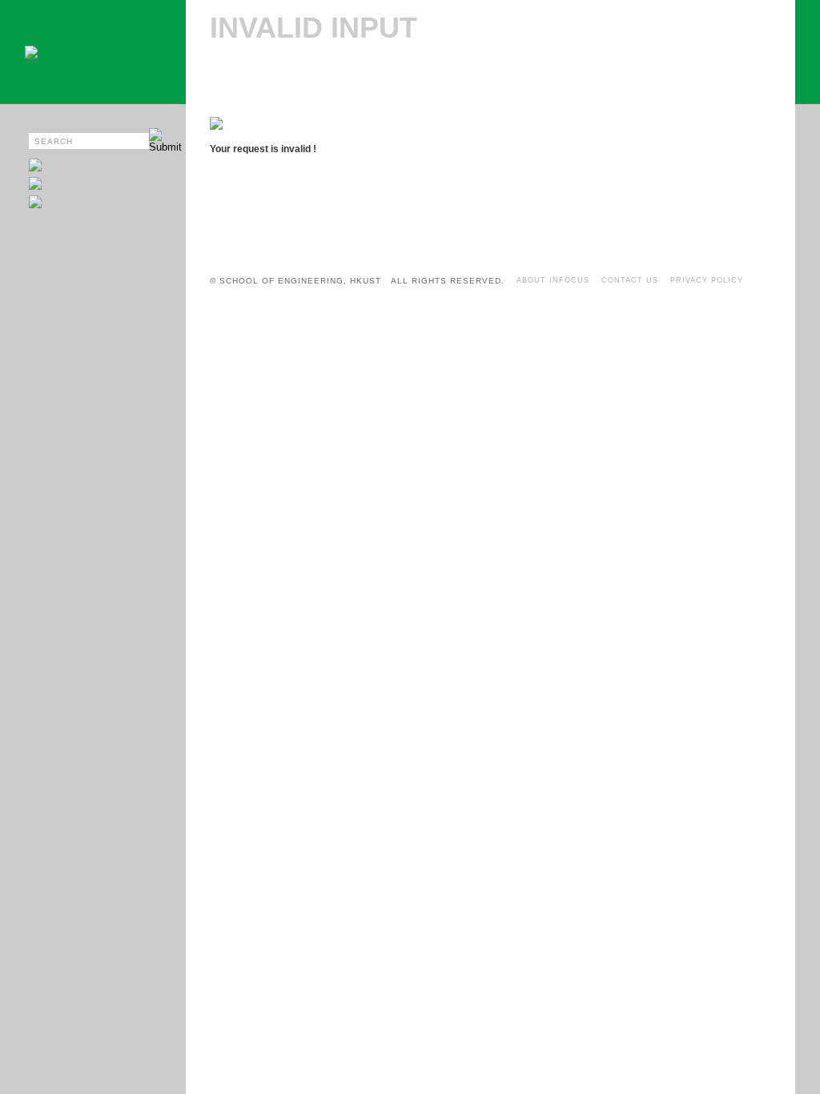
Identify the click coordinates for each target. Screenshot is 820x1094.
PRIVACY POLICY (706, 280)
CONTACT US (629, 280)
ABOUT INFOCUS (553, 280)
